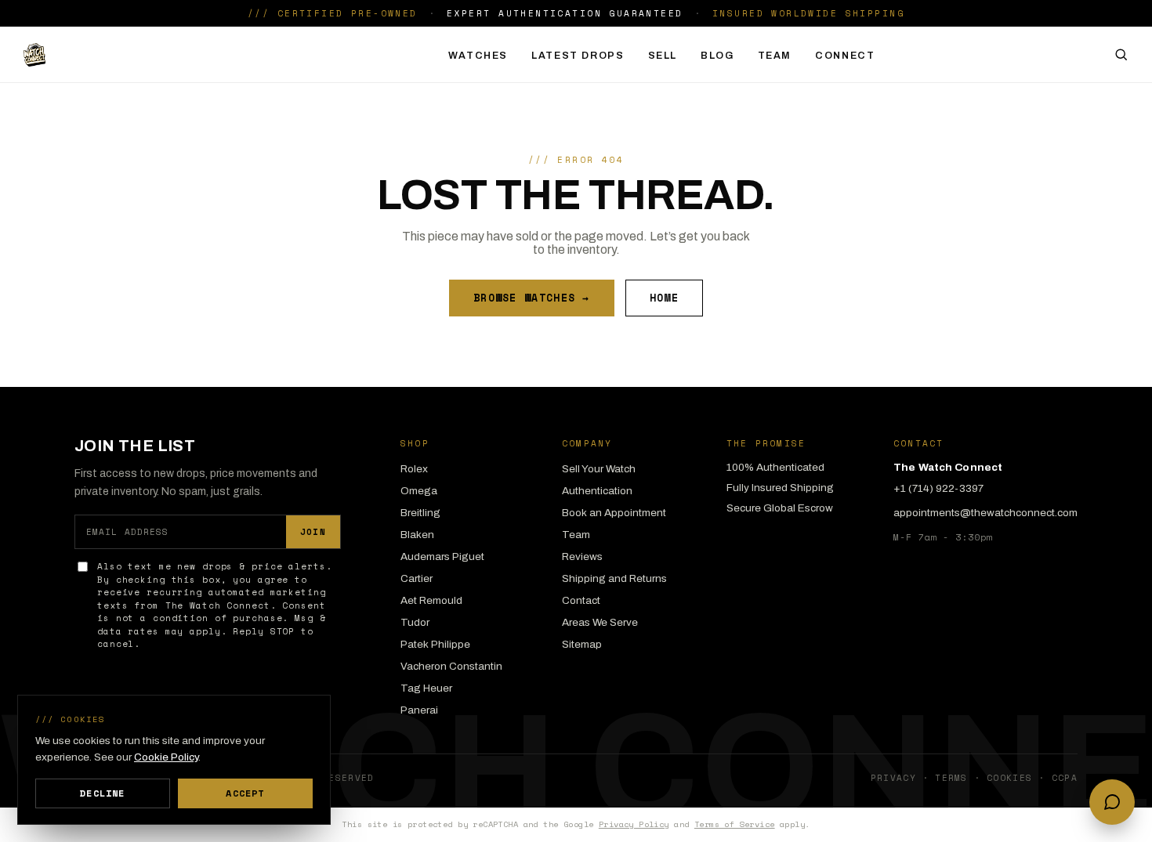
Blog (717, 55)
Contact (581, 600)
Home (664, 297)
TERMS (951, 778)
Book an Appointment (614, 513)
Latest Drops (578, 55)
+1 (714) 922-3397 (938, 488)
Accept (245, 793)
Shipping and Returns (614, 578)
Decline (102, 793)
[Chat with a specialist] (1112, 802)
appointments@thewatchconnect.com (985, 513)
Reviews (582, 556)
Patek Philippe (435, 644)
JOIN (313, 532)
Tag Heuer (426, 688)
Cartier (416, 578)
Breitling (420, 513)
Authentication (597, 491)
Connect (845, 55)
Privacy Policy (634, 824)
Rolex (414, 469)
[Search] (1121, 54)
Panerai (419, 710)
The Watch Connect (127, 55)
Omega (418, 491)
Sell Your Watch (599, 469)
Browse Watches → (531, 297)
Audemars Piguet (442, 556)
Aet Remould (431, 600)
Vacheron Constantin (451, 666)
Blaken (417, 534)
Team (775, 55)
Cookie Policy (166, 757)
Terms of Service (734, 824)
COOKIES (1009, 778)
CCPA (1065, 778)
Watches (478, 55)
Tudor (414, 622)
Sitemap (582, 644)
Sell (663, 55)
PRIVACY (893, 778)
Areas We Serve (600, 622)
